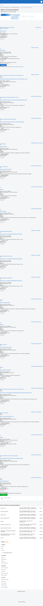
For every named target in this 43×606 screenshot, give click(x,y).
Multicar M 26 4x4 (3, 146)
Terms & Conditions (4, 567)
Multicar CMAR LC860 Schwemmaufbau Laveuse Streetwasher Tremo (13, 78)
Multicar (1, 189)
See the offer (3, 494)
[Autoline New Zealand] (6, 1)
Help (2, 548)
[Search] (41, 5)
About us (2, 546)
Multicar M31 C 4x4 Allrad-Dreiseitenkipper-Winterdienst (11, 234)
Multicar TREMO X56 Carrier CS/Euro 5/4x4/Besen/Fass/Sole (12, 121)
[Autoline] (1, 7)
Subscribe (3, 65)
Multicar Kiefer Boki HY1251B (6, 347)
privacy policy (13, 66)
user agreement (20, 66)
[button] (41, 1)
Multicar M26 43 (3, 31)
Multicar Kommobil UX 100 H (5, 169)
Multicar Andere (3, 211)
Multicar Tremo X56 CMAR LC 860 (7, 416)
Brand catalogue (4, 575)
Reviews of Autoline (4, 573)
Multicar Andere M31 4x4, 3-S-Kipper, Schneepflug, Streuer (11, 458)
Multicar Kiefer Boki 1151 (5, 302)
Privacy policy (3, 569)
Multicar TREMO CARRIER (5, 369)
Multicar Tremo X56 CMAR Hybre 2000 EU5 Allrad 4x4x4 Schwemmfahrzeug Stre (16, 392)
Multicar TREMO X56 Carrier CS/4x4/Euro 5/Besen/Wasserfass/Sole (13, 99)
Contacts (2, 550)
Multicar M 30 (2, 50)
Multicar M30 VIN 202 (4, 481)
